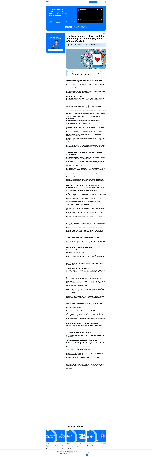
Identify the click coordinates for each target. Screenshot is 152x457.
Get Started (93, 1)
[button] (56, 2)
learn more (55, 50)
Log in (102, 1)
